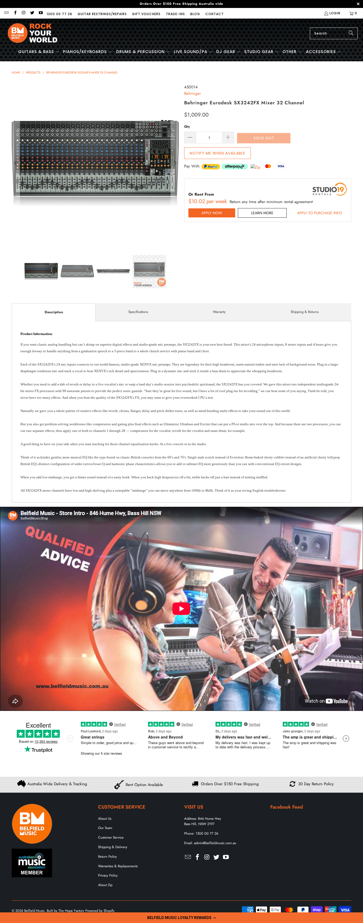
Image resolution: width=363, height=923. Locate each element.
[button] (181, 917)
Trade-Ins (175, 14)
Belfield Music (34, 910)
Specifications (138, 311)
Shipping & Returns (305, 311)
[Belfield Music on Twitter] (32, 13)
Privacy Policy (108, 875)
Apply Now (211, 213)
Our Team (105, 827)
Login (335, 13)
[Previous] (15, 163)
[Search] (351, 33)
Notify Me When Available (217, 153)
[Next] (175, 163)
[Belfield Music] (32, 33)
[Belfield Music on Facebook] (14, 13)
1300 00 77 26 (59, 14)
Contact (214, 14)
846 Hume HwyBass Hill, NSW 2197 (202, 821)
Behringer (192, 93)
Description (54, 312)
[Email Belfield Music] (6, 13)
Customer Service (111, 837)
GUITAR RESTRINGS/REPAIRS (102, 14)
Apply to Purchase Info (319, 213)
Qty (187, 126)
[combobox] (334, 33)
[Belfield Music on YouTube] (40, 13)
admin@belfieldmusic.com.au (215, 842)
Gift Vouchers (146, 14)
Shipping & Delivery (112, 846)
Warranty (219, 311)
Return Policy (107, 856)
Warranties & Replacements (118, 866)
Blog (195, 14)
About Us (104, 818)
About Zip (105, 884)
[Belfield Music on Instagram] (23, 13)
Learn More (262, 213)
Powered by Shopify (100, 910)
